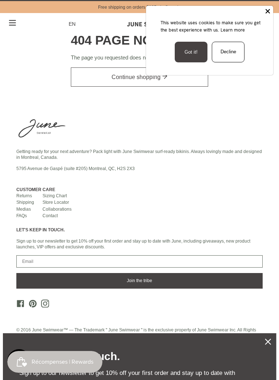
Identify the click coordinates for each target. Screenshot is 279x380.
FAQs (21, 215)
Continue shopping (137, 77)
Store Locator (56, 202)
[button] (73, 24)
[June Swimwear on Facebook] (18, 305)
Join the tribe (139, 280)
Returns (24, 195)
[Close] (267, 11)
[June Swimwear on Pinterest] (31, 305)
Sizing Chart (55, 195)
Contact (50, 215)
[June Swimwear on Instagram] (43, 305)
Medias (23, 209)
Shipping (25, 202)
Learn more (233, 29)
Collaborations (57, 209)
